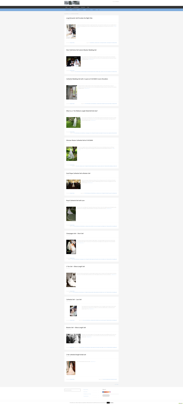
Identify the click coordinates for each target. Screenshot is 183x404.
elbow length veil (84, 71)
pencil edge (109, 103)
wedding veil (115, 226)
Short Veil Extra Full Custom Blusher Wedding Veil (81, 50)
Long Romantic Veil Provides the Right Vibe (79, 18)
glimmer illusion (93, 71)
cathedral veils (97, 42)
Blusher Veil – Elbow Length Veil (76, 327)
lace (94, 226)
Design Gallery (72, 42)
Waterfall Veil (110, 347)
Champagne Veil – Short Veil (74, 233)
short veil (105, 71)
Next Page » (117, 384)
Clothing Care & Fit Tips (87, 393)
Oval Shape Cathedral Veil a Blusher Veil (78, 173)
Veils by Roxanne (72, 3)
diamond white (91, 292)
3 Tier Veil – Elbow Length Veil (75, 266)
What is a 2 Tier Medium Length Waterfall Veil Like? (82, 111)
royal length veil (108, 42)
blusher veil (80, 71)
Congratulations (85, 396)
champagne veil (82, 259)
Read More (111, 402)
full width (104, 42)
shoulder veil (109, 71)
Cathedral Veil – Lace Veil (73, 299)
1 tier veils (73, 259)
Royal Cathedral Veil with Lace (75, 200)
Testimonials (85, 391)
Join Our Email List (106, 395)
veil (111, 226)
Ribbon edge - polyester (100, 71)
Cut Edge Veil (103, 193)
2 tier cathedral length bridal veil (76, 354)
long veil (106, 103)
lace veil (96, 226)
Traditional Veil (114, 42)
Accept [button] (108, 402)
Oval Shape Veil (114, 193)
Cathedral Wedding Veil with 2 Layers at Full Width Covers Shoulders (87, 79)
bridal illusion (92, 42)
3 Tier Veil (75, 226)
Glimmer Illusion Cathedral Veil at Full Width (79, 140)
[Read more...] (91, 59)
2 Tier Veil (76, 71)
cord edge (101, 42)
